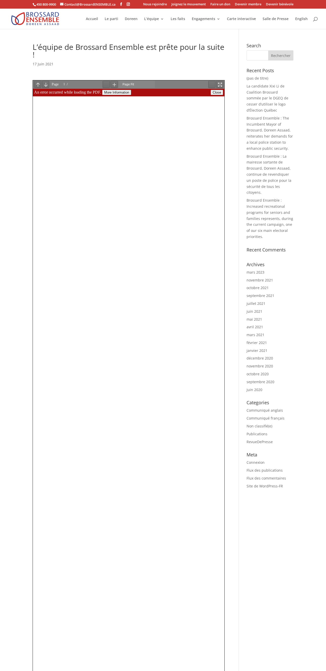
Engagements (203, 19)
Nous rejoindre (155, 4)
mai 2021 (254, 319)
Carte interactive (241, 19)
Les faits (178, 19)
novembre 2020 (260, 366)
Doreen (131, 19)
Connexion (256, 462)
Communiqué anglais (265, 410)
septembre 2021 (260, 295)
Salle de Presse (276, 19)
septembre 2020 (260, 381)
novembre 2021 (260, 280)
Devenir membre (248, 4)
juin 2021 (254, 311)
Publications (257, 433)
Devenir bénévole (279, 4)
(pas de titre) (257, 78)
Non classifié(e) (259, 426)
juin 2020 (254, 389)
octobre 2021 (258, 287)
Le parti (111, 19)
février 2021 (257, 342)
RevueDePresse (260, 441)
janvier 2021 (257, 350)
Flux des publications (265, 470)
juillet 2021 (256, 303)
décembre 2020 (260, 358)
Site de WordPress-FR (265, 486)
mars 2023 (255, 272)
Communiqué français (265, 418)
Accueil (92, 19)
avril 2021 (255, 326)
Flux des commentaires (266, 478)
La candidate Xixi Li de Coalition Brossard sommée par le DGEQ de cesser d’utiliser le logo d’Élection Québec (267, 98)
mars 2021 (255, 334)
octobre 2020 (258, 373)
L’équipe (151, 19)
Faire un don (220, 4)
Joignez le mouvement (188, 4)
